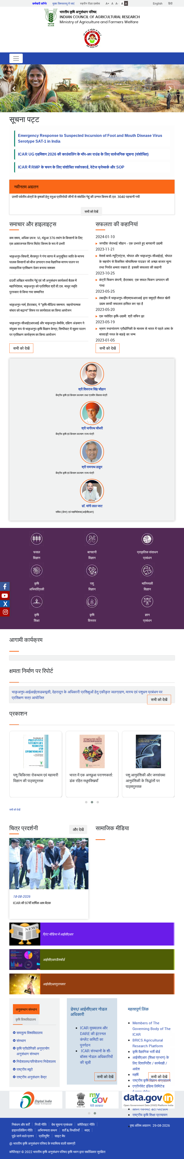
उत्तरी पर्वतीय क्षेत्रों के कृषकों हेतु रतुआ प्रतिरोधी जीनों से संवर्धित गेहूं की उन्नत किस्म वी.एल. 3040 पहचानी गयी (76, 196)
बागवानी (92, 552)
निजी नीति (40, 1124)
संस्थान (21, 1040)
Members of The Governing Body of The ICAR (151, 1028)
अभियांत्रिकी (36, 589)
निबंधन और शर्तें (21, 1124)
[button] (14, 88)
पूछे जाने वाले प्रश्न (23, 1136)
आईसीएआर (49, 959)
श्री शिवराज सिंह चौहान (92, 389)
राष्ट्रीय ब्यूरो (25, 1069)
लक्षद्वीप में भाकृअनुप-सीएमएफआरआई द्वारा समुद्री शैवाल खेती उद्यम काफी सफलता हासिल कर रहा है (134, 288)
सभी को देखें (91, 211)
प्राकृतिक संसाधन (147, 552)
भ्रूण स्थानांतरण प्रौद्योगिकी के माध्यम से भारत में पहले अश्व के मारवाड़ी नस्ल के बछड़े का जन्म (136, 319)
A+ (107, 3)
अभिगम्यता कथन (47, 1130)
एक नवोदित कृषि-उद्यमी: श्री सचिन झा (121, 304)
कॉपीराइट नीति (86, 1124)
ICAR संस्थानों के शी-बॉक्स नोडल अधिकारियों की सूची (96, 1056)
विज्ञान (36, 557)
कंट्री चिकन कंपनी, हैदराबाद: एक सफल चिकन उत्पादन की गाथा (134, 270)
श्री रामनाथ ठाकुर (92, 467)
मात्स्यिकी (147, 583)
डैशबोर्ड (60, 959)
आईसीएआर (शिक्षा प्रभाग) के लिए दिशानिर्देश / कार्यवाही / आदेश (150, 1063)
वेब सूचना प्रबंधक (62, 1124)
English (157, 3)
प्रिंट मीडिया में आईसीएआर (58, 934)
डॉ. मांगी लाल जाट (92, 506)
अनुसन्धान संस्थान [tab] (26, 1009)
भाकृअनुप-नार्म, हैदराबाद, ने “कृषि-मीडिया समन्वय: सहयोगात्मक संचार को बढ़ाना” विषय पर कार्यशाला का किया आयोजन (44, 289)
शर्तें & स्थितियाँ (71, 1130)
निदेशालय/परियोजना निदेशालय (36, 1061)
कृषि (36, 583)
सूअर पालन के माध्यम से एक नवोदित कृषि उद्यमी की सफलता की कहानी (136, 337)
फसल (36, 552)
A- (116, 3)
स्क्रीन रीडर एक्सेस (90, 3)
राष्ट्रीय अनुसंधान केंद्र (32, 1077)
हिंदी (170, 3)
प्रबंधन (147, 557)
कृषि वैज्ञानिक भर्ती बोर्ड (146, 1051)
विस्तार (92, 620)
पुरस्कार (60, 984)
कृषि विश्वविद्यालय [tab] (26, 1019)
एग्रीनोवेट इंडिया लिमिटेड (148, 1086)
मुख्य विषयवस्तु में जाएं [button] (63, 3)
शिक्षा (37, 620)
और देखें (78, 829)
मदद (87, 1130)
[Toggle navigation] (16, 58)
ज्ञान (147, 614)
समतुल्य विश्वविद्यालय (29, 1032)
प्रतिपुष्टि (44, 1136)
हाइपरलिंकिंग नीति (22, 1130)
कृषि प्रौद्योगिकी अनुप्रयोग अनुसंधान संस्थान (33, 1051)
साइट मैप (60, 1136)
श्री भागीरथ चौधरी (92, 428)
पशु (92, 583)
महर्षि (135, 1074)
